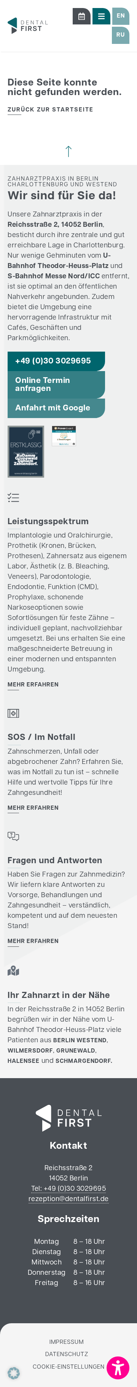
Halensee (24, 1061)
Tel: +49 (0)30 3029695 (68, 1189)
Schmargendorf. (84, 1061)
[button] (120, 16)
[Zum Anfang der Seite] (68, 151)
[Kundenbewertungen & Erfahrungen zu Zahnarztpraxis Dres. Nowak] (64, 444)
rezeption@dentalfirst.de (69, 1199)
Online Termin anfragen (42, 385)
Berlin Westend (80, 1041)
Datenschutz (66, 1355)
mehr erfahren (33, 685)
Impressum (66, 1342)
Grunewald (75, 1051)
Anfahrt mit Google (52, 408)
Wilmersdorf (30, 1051)
